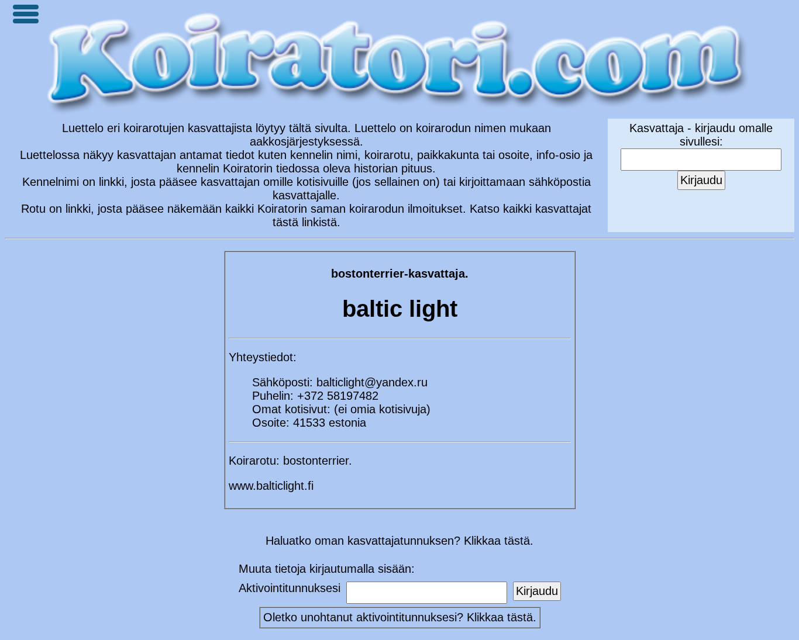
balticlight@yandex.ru (372, 382)
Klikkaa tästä (500, 617)
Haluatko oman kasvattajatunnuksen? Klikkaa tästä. (399, 540)
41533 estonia (329, 422)
